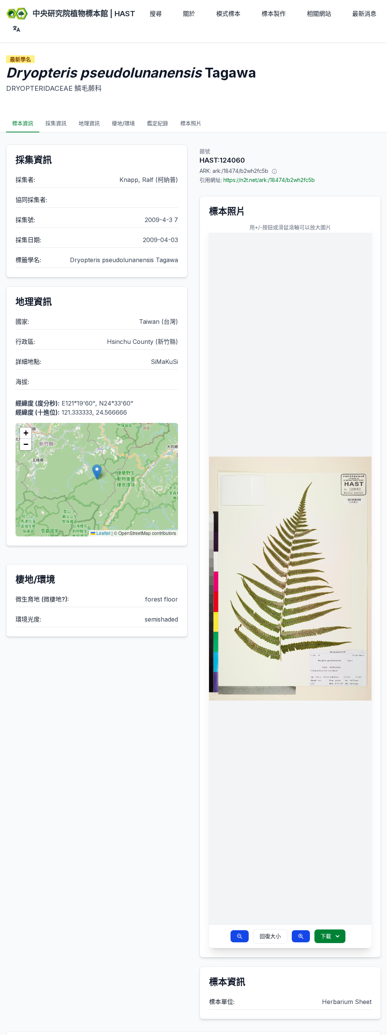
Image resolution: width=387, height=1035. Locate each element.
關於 (189, 13)
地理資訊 (89, 123)
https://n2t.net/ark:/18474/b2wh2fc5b (269, 180)
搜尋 (156, 13)
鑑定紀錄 (157, 123)
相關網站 (319, 13)
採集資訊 (56, 123)
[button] (97, 472)
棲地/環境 (123, 123)
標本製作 (274, 13)
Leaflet (102, 533)
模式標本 (228, 13)
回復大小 (270, 936)
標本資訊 (22, 123)
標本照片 (190, 123)
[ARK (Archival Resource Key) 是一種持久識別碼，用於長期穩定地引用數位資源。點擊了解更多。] (274, 171)
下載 (325, 936)
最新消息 (364, 13)
